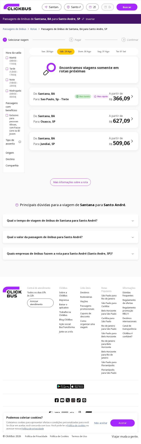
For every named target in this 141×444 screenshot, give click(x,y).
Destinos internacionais (130, 320)
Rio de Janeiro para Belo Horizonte (108, 344)
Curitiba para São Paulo (107, 320)
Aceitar (123, 423)
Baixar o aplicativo (64, 306)
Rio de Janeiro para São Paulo (108, 327)
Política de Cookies (59, 436)
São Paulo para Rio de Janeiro (108, 297)
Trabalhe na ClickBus (65, 314)
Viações (84, 301)
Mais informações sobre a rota (70, 182)
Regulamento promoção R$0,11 (129, 310)
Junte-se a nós (66, 331)
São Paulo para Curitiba (108, 305)
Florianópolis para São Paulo (108, 371)
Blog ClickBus (66, 319)
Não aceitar (100, 423)
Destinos (84, 292)
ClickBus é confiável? (128, 335)
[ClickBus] (17, 7)
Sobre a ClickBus (63, 294)
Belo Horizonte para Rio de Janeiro (108, 354)
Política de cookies (76, 425)
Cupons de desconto (85, 315)
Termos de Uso (79, 436)
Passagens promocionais (87, 307)
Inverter (90, 19)
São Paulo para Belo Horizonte (108, 335)
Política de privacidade (32, 428)
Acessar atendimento (36, 303)
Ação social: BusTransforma (67, 326)
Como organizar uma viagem (87, 324)
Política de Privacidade (36, 436)
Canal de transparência (129, 327)
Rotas (33, 29)
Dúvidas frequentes (128, 294)
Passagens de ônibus (14, 29)
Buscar (127, 7)
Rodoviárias (86, 296)
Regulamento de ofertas (129, 302)
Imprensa (64, 300)
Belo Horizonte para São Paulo (108, 312)
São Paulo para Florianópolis (108, 364)
